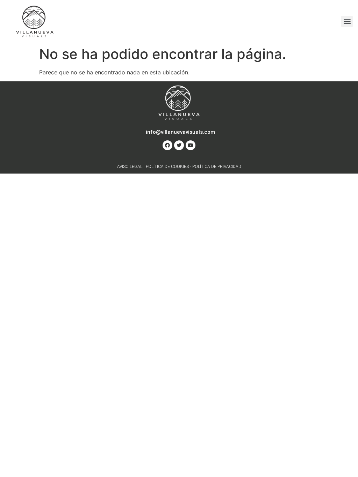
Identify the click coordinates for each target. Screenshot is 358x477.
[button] (347, 21)
